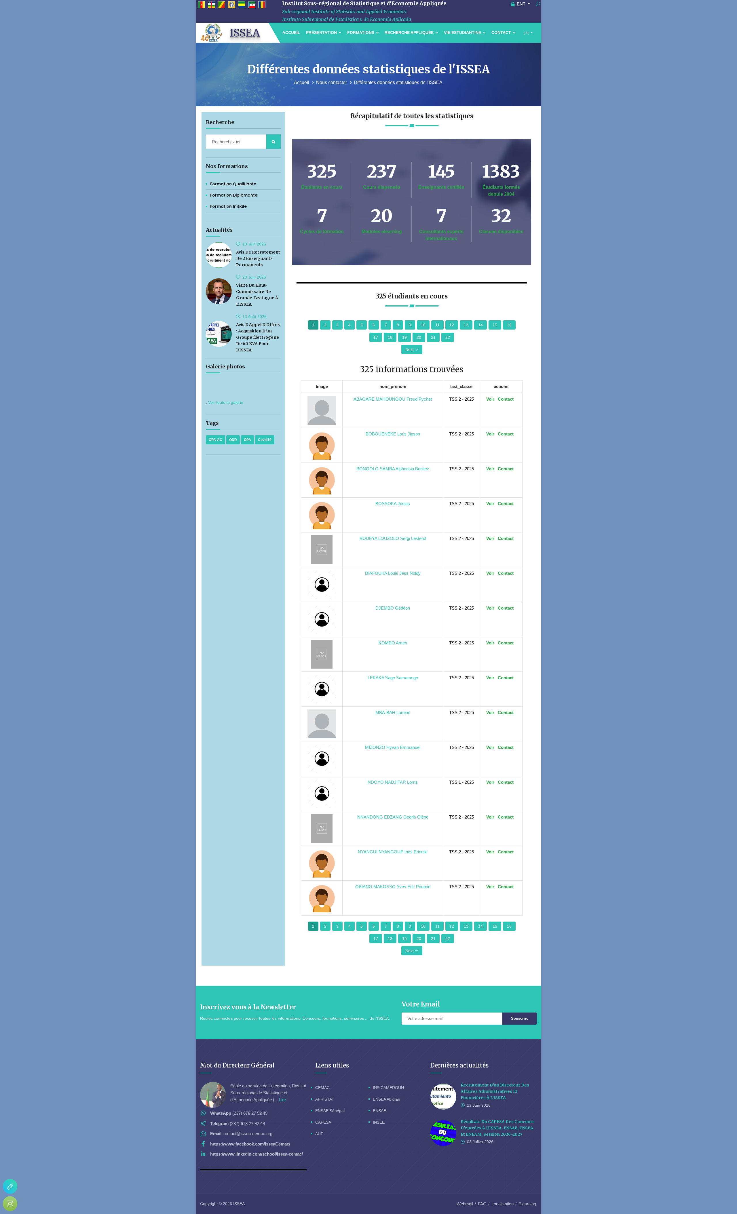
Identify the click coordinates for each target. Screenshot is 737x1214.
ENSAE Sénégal (330, 1110)
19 (404, 337)
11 (437, 325)
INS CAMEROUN (388, 1087)
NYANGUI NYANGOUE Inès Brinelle (393, 851)
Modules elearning (382, 231)
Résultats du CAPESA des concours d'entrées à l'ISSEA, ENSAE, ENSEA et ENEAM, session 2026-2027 (498, 1128)
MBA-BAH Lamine (392, 712)
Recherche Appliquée (410, 32)
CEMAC (322, 1087)
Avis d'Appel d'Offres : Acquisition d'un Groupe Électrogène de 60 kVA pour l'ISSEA (258, 337)
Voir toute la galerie (225, 402)
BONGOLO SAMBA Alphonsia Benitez (392, 468)
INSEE (379, 1122)
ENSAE (379, 1110)
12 (451, 325)
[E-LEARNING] (10, 1203)
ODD (233, 440)
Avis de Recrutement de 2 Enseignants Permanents (258, 258)
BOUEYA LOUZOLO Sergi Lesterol (393, 538)
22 (447, 337)
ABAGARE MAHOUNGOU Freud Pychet (393, 399)
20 (419, 337)
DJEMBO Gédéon (392, 608)
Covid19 (264, 440)
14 (480, 325)
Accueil (291, 32)
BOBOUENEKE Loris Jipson (393, 433)
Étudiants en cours (322, 187)
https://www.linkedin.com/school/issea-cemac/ (256, 1154)
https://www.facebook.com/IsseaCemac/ (250, 1143)
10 (423, 325)
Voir (490, 399)
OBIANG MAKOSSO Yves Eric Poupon (392, 886)
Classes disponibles (501, 231)
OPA (247, 440)
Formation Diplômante (233, 195)
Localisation (502, 1203)
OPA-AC (215, 440)
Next (410, 349)
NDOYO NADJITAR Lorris (393, 782)
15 (495, 325)
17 (375, 337)
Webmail (465, 1203)
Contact (501, 32)
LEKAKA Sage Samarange (393, 677)
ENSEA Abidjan (386, 1099)
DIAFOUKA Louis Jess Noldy (393, 573)
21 (433, 337)
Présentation (322, 32)
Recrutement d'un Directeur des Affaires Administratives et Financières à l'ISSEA (495, 1091)
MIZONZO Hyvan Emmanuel (392, 747)
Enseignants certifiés (441, 187)
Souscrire (519, 1018)
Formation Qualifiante (233, 184)
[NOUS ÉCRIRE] (10, 1186)
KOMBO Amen (393, 642)
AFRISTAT (324, 1099)
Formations (361, 32)
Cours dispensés (381, 187)
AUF (319, 1133)
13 (466, 325)
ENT (521, 3)
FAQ (482, 1203)
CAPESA (323, 1122)
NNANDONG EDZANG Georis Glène (392, 817)
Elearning (527, 1203)
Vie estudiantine (463, 32)
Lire (282, 1099)
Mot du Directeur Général (237, 1065)
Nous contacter (332, 82)
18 (390, 337)
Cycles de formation (322, 231)
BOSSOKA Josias (392, 503)
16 (509, 325)
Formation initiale (228, 206)
